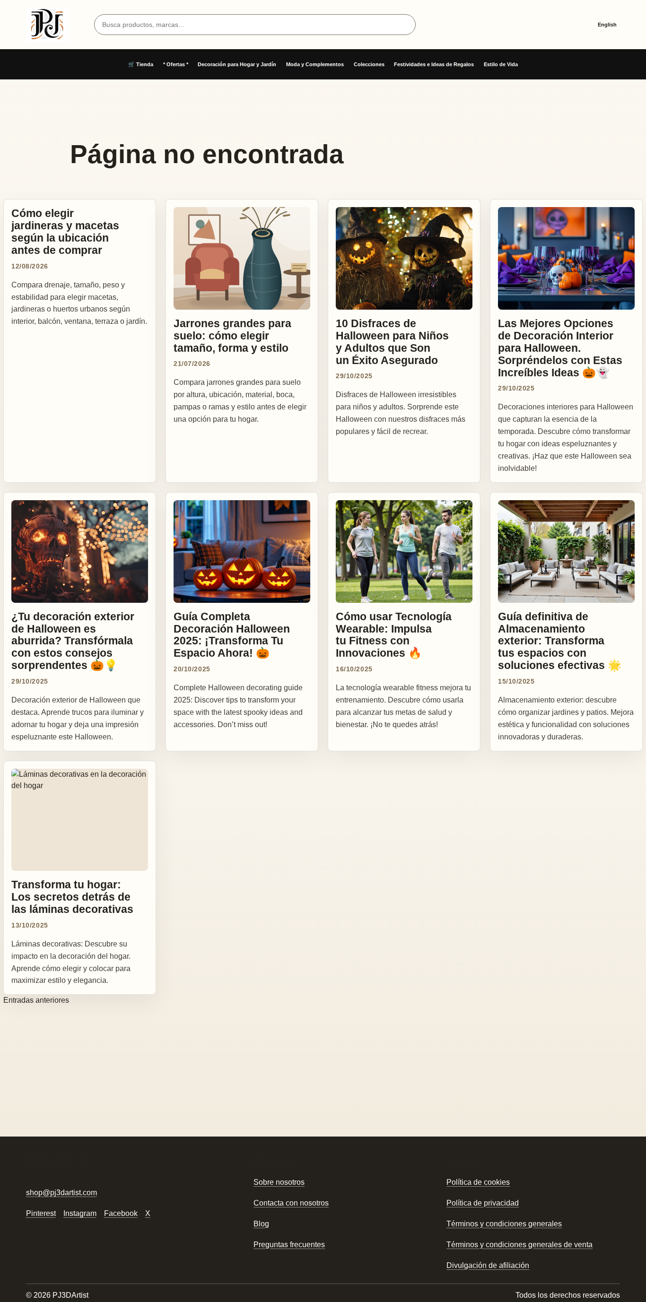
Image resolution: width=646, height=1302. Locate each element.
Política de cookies (478, 1182)
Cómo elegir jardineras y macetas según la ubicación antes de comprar (65, 231)
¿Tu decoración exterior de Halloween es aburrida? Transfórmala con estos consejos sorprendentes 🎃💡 (72, 641)
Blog (261, 1224)
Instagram (79, 1213)
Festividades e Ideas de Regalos (434, 64)
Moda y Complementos (315, 64)
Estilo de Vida (501, 64)
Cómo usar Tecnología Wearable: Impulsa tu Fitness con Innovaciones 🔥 (394, 635)
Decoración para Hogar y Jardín (237, 64)
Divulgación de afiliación (487, 1265)
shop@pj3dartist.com (61, 1193)
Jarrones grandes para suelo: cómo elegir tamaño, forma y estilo (232, 335)
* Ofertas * (175, 64)
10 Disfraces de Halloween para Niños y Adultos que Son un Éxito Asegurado (392, 341)
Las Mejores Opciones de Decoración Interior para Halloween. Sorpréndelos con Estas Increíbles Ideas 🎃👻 (560, 348)
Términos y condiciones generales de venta (519, 1245)
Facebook (121, 1213)
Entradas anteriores (36, 1000)
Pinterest (41, 1213)
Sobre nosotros (279, 1182)
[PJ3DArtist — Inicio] (47, 24)
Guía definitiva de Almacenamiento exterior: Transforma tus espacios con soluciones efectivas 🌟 (559, 641)
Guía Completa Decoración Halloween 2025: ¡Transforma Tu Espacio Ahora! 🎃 (232, 635)
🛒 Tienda (140, 64)
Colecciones (369, 64)
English (607, 24)
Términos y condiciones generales (504, 1224)
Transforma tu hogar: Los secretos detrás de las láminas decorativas (72, 896)
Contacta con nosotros (291, 1203)
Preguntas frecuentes (289, 1245)
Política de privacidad (482, 1203)
